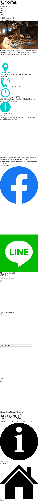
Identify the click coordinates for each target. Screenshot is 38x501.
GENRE (3, 10)
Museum (30, 161)
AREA (2, 9)
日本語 (2, 18)
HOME (2, 5)
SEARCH (3, 7)
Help (6, 463)
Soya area (18, 161)
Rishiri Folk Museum (7, 312)
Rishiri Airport (5, 345)
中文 (14, 18)
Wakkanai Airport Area (7, 161)
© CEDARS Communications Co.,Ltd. (11, 422)
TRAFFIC (3, 12)
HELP (2, 14)
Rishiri (24, 161)
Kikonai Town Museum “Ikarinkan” (12, 412)
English (8, 18)
